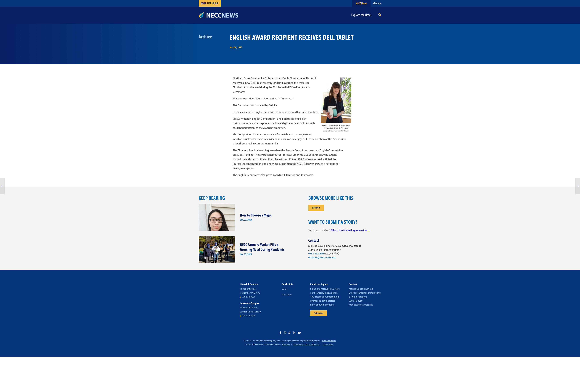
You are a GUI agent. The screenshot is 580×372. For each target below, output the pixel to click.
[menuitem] (379, 15)
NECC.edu (377, 3)
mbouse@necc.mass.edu (322, 257)
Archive (316, 207)
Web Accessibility (329, 341)
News (284, 289)
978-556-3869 (316, 253)
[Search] (379, 15)
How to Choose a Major (256, 215)
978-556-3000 (248, 296)
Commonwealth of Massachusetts (306, 344)
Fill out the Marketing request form (350, 230)
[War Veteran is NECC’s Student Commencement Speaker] (2, 186)
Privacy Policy (328, 344)
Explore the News (361, 15)
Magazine (287, 294)
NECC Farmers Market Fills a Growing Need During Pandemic (262, 247)
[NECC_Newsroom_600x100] (218, 15)
